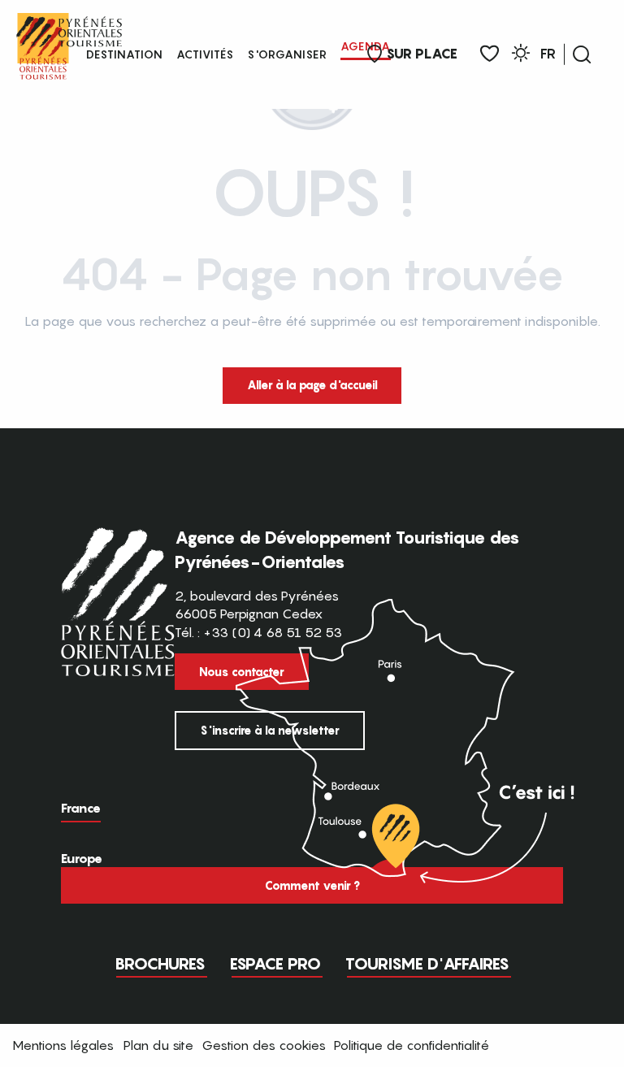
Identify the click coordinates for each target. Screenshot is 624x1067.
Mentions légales (63, 1045)
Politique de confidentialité (411, 1045)
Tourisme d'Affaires (427, 964)
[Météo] (520, 55)
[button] (582, 54)
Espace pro (275, 964)
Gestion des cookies (264, 1045)
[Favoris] (489, 54)
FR (548, 54)
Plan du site (158, 1045)
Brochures (160, 964)
